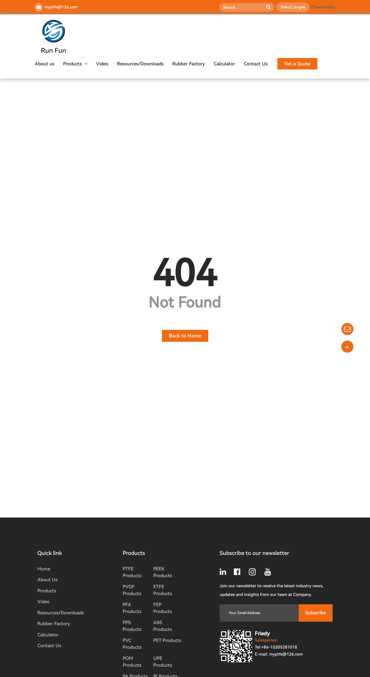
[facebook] (241, 571)
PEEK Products (162, 572)
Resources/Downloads (140, 63)
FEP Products (162, 608)
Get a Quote (297, 63)
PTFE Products (132, 572)
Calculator (224, 63)
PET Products (167, 640)
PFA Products (132, 608)
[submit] (268, 7)
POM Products (132, 662)
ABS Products (162, 626)
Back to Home (185, 335)
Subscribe (315, 612)
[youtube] (270, 571)
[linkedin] (227, 571)
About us (44, 63)
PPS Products (132, 626)
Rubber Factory (188, 63)
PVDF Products (132, 590)
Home (43, 568)
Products (72, 63)
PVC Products (132, 644)
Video (102, 63)
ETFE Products (162, 590)
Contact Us (256, 63)
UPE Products (162, 662)
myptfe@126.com (61, 7)
